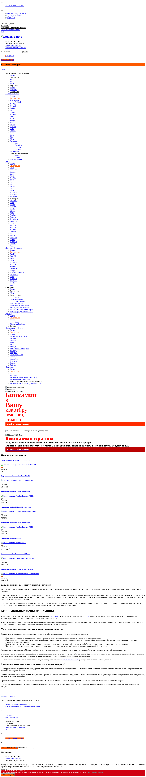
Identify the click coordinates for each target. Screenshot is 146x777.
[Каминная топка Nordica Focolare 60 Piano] (18, 527)
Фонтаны (13, 361)
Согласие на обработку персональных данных (23, 706)
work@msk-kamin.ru (13, 46)
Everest (12, 125)
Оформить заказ (11, 717)
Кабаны (13, 338)
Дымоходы (9, 367)
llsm (2, 32)
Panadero (13, 170)
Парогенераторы (16, 303)
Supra (12, 223)
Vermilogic (14, 375)
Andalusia (13, 281)
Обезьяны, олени (16, 355)
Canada (13, 244)
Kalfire (12, 108)
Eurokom (13, 238)
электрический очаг (70, 660)
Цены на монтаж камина (10, 30)
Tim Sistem (14, 219)
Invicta (12, 205)
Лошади (13, 347)
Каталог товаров (7, 60)
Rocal (12, 133)
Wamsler (13, 227)
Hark (12, 203)
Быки (12, 342)
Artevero (13, 266)
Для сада (8, 314)
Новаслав (13, 217)
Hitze (12, 123)
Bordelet (13, 254)
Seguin (12, 112)
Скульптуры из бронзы (14, 328)
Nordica (13, 215)
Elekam (17, 157)
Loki (11, 174)
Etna (11, 81)
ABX (12, 176)
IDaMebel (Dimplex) (17, 273)
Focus (12, 118)
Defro (12, 129)
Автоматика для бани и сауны (21, 310)
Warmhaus (18, 147)
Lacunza (13, 172)
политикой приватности (97, 772)
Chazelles (18, 145)
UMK (12, 373)
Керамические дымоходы (20, 379)
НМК (12, 180)
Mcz (11, 137)
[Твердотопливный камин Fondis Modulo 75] (18, 480)
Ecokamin (18, 149)
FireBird (18, 102)
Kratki (12, 88)
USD (20, 16)
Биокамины (14, 100)
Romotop (13, 221)
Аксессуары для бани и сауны (21, 312)
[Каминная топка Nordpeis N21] (13, 543)
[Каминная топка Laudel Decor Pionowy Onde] (19, 511)
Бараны (13, 340)
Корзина (8, 715)
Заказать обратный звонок (15, 48)
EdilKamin (14, 275)
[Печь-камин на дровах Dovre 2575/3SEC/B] (18, 465)
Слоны (12, 363)
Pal (11, 233)
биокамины (54, 616)
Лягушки (13, 353)
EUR (13, 18)
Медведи (13, 351)
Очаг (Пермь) (20, 301)
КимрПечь (14, 256)
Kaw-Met (13, 90)
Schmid (13, 131)
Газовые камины (16, 160)
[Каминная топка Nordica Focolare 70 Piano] (18, 496)
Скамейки (14, 359)
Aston (12, 182)
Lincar (12, 211)
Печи (7, 162)
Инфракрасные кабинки (19, 305)
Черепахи (13, 357)
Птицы (13, 334)
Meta (12, 83)
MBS (12, 213)
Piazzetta (13, 114)
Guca (12, 168)
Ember (12, 236)
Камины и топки (12, 94)
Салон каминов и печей (14, 6)
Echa (12, 135)
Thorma (13, 225)
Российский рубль (8, 748)
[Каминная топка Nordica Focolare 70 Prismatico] (20, 574)
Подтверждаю (8, 775)
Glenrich (18, 155)
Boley (12, 116)
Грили (12, 320)
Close (3, 69)
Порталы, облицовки (13, 248)
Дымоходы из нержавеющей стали (23, 377)
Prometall (13, 194)
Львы (12, 344)
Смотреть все (15, 98)
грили (87, 616)
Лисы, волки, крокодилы (19, 349)
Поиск (25, 52)
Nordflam (13, 231)
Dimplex (13, 270)
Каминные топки (16, 141)
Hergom (13, 120)
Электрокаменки (16, 299)
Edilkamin (13, 201)
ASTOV (13, 264)
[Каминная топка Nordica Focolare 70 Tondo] (18, 558)
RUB (24, 13)
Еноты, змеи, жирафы (18, 336)
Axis (16, 143)
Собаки (13, 365)
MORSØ (13, 197)
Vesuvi (12, 246)
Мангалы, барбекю (17, 324)
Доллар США (23, 748)
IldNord (13, 106)
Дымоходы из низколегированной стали (25, 384)
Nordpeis (13, 242)
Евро (33, 748)
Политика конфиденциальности (17, 704)
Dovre (12, 240)
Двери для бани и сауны (19, 307)
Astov (12, 79)
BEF (11, 110)
